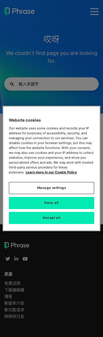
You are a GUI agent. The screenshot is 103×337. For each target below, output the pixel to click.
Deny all (51, 203)
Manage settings (51, 188)
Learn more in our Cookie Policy (51, 172)
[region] (51, 168)
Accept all (51, 218)
